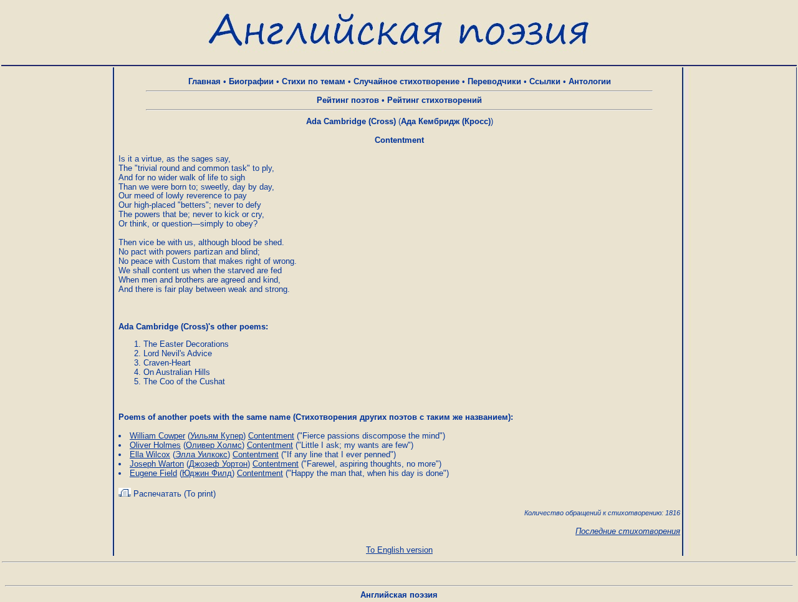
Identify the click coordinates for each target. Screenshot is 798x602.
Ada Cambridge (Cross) (351, 121)
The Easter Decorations (186, 344)
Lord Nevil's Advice (177, 353)
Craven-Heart (167, 362)
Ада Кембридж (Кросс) (446, 121)
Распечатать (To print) (173, 493)
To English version (399, 550)
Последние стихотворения (627, 531)
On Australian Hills (176, 372)
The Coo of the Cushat (184, 381)
